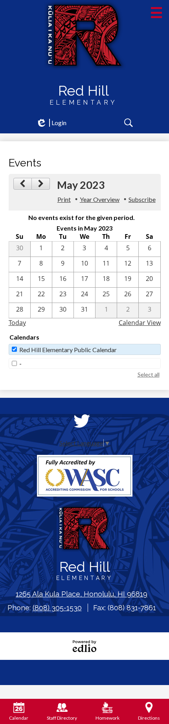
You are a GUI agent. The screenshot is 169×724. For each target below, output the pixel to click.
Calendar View (140, 322)
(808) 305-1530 (57, 608)
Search (128, 122)
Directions (149, 718)
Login (51, 123)
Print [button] (64, 199)
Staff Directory (62, 718)
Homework (107, 718)
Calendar (18, 718)
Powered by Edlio (84, 646)
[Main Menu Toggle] (156, 12)
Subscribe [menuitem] (142, 199)
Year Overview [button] (99, 199)
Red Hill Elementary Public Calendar (68, 349)
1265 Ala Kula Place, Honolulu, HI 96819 (81, 594)
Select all (149, 374)
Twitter (81, 421)
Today (17, 322)
